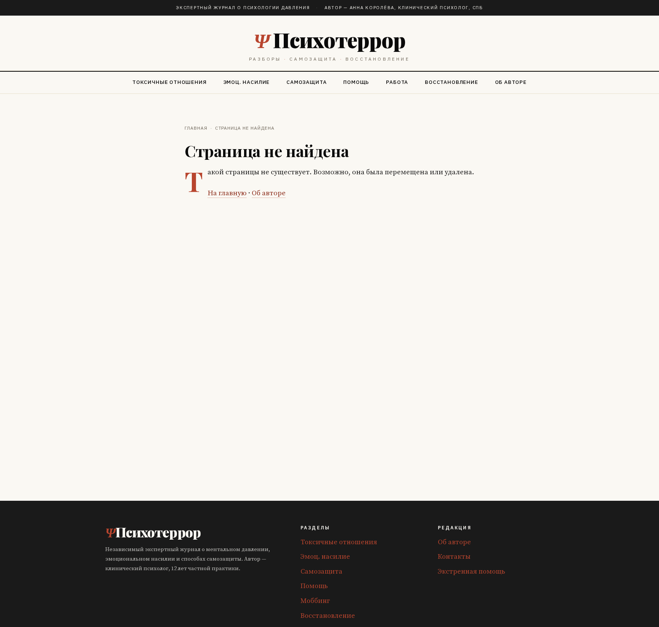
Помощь (356, 82)
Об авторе (511, 82)
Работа (397, 82)
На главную (227, 193)
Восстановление (451, 82)
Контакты (454, 556)
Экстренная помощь (471, 571)
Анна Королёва (372, 7)
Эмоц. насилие (246, 82)
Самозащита (306, 82)
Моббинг (315, 600)
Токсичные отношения (169, 82)
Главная (196, 128)
